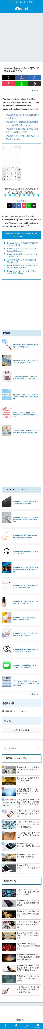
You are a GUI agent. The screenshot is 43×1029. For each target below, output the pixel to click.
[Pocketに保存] (24, 205)
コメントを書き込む (21, 730)
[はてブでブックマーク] (19, 205)
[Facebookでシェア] (14, 205)
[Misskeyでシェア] (35, 744)
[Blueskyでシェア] (26, 744)
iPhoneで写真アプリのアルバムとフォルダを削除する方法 (21, 250)
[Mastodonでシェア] (16, 744)
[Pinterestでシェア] (12, 757)
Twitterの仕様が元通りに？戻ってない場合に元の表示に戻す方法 (22, 266)
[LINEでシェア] (28, 205)
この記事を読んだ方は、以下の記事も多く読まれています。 (20, 235)
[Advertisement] (21, 39)
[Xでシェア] (9, 205)
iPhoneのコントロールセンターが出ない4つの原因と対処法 (21, 272)
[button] (34, 83)
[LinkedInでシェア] (21, 757)
